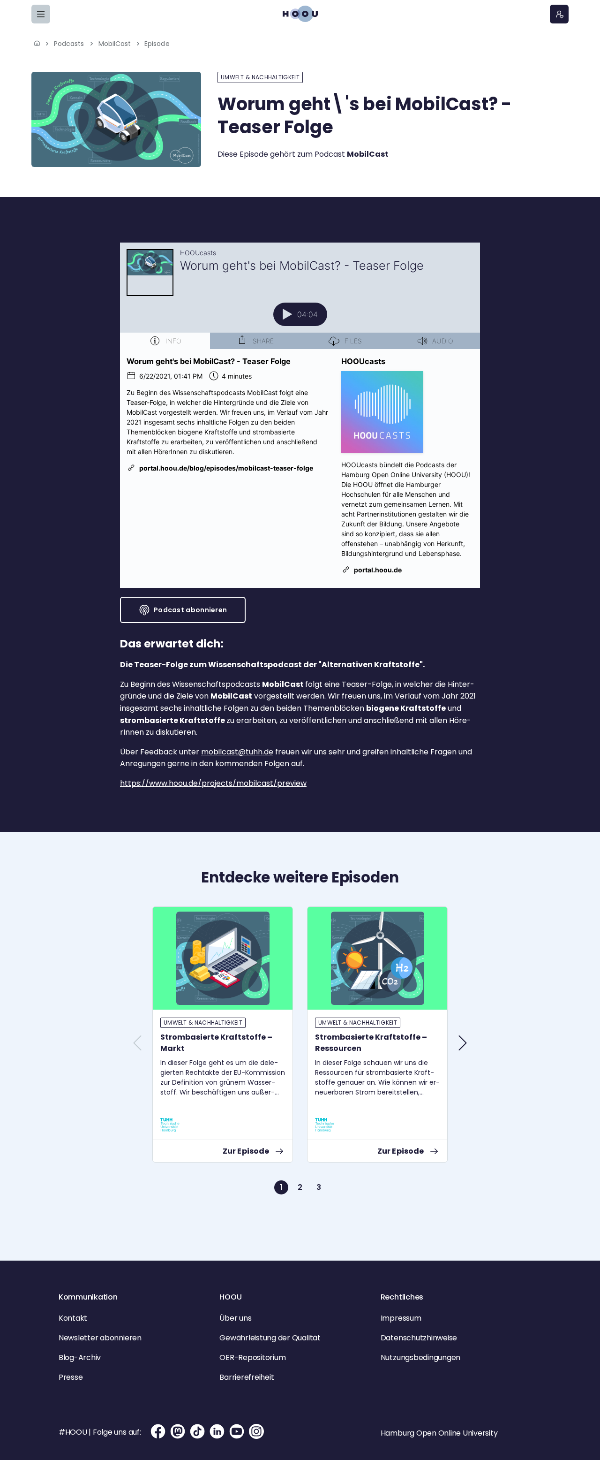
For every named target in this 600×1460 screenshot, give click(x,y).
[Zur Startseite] (300, 14)
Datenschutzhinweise (419, 1337)
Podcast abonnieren (190, 610)
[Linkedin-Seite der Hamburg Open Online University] (217, 1431)
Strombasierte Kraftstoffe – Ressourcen (371, 1043)
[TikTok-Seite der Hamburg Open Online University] (197, 1431)
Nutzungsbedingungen (420, 1357)
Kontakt (73, 1318)
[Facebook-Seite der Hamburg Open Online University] (157, 1431)
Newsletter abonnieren (100, 1337)
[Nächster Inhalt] (463, 1043)
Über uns (235, 1318)
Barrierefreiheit (246, 1377)
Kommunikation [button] (88, 1297)
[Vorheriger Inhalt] (137, 1043)
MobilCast (114, 43)
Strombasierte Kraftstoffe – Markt (216, 1043)
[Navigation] (40, 14)
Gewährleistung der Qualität (270, 1337)
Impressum (401, 1318)
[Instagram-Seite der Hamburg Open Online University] (256, 1431)
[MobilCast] (116, 119)
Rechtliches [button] (402, 1297)
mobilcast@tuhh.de (237, 751)
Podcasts (69, 43)
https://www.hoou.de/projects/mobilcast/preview (213, 783)
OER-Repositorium (252, 1357)
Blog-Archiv (80, 1357)
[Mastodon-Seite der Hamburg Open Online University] (177, 1431)
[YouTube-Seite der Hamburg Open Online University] (236, 1431)
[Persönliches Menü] (559, 14)
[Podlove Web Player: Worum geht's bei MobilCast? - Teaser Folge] (300, 415)
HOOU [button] (230, 1297)
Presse (71, 1377)
